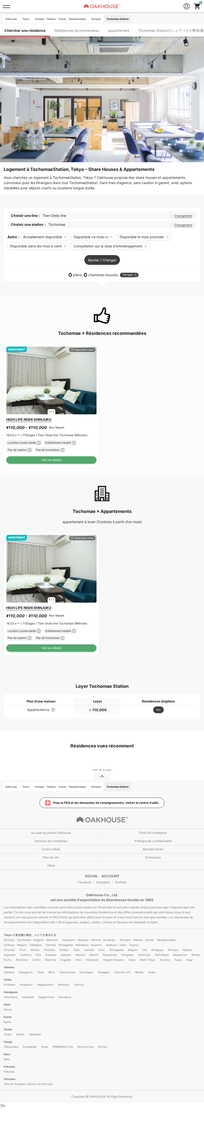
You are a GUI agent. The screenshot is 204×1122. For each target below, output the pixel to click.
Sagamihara (46, 997)
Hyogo (8, 1042)
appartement (118, 30)
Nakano (187, 950)
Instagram (103, 882)
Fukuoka (9, 1066)
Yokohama (10, 997)
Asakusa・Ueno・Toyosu (122, 945)
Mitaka (196, 955)
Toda (40, 972)
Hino (78, 960)
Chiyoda (9, 950)
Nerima (80, 955)
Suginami (10, 955)
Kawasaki (28, 997)
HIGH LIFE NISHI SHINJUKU (28, 419)
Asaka (152, 972)
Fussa (178, 960)
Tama (131, 960)
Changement (183, 216)
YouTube (121, 882)
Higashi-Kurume (113, 960)
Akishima (22, 960)
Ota (144, 950)
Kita (38, 955)
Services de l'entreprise (51, 841)
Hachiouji (144, 955)
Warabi (139, 972)
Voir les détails (51, 460)
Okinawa (9, 1079)
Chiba (7, 979)
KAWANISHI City (62, 1046)
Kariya (8, 1009)
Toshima (25, 955)
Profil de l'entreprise (153, 833)
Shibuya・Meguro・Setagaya (23, 945)
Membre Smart (153, 849)
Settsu (20, 1034)
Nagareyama (45, 984)
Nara (7, 1054)
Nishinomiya (85, 1046)
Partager (127, 274)
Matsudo (63, 984)
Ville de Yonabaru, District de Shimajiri (28, 1084)
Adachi (93, 955)
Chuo (22, 950)
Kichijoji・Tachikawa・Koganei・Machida (31, 940)
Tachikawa (161, 955)
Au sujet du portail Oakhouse (51, 833)
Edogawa (127, 955)
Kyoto (8, 1017)
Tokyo (8, 935)
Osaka (8, 1029)
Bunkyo (64, 950)
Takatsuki (35, 1034)
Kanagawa (10, 992)
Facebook (85, 882)
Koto (102, 950)
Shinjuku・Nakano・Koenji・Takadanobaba (147, 940)
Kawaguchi (26, 972)
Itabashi (66, 955)
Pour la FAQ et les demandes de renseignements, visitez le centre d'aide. (106, 803)
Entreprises (153, 857)
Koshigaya (86, 972)
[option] (51, 380)
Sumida (89, 950)
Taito (76, 950)
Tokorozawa (67, 972)
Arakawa (50, 955)
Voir (158, 709)
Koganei (65, 960)
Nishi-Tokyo (147, 960)
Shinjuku (49, 950)
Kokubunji (92, 960)
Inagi (189, 960)
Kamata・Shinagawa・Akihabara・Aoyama (74, 945)
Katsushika (110, 955)
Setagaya (157, 950)
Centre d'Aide (51, 849)
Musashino (180, 955)
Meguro (133, 950)
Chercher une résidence (25, 30)
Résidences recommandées (76, 30)
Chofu (36, 960)
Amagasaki (30, 1046)
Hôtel (51, 865)
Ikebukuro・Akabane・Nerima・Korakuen (88, 940)
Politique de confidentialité (153, 841)
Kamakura (64, 997)
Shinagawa (116, 950)
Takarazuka (11, 1046)
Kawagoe (104, 972)
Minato (35, 950)
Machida (50, 960)
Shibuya (173, 950)
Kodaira (165, 960)
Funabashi (26, 984)
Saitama (9, 967)
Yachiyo (79, 984)
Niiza (51, 972)
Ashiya (102, 1046)
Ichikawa (9, 984)
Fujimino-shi (122, 972)
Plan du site (51, 857)
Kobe (44, 1046)
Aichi (7, 1004)
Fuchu (7, 960)
